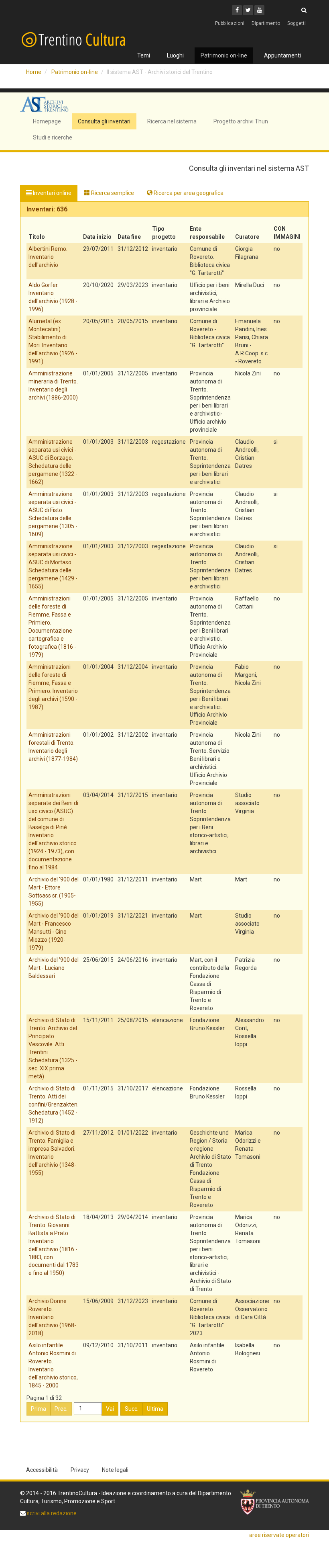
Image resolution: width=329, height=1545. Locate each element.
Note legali (115, 1470)
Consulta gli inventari (104, 121)
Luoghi (175, 55)
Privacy (80, 1470)
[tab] (164, 209)
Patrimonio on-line (224, 55)
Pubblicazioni (229, 23)
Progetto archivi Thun (240, 121)
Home (33, 72)
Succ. (131, 1409)
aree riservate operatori (279, 1535)
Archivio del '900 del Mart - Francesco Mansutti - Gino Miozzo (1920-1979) (53, 931)
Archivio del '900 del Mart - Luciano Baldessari (53, 968)
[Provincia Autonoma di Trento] (274, 1502)
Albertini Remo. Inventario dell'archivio (47, 257)
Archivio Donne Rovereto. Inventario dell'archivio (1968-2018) (52, 1317)
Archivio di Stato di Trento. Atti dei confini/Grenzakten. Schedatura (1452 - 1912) (53, 1104)
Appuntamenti (282, 55)
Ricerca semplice (112, 193)
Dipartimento (266, 23)
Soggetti (296, 23)
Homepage (47, 121)
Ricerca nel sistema (172, 121)
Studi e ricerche (52, 137)
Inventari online (51, 193)
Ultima (155, 1409)
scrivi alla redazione (51, 1513)
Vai (110, 1409)
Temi (143, 55)
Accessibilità (42, 1470)
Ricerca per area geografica (187, 193)
